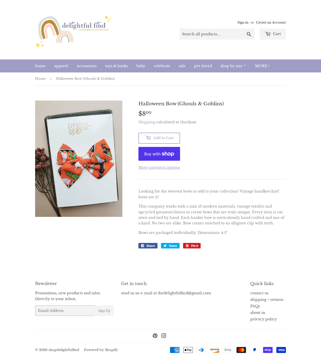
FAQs (255, 306)
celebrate (162, 66)
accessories (87, 66)
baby (140, 66)
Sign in (243, 22)
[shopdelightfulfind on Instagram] (163, 336)
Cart (276, 34)
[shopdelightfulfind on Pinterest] (155, 336)
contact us (259, 293)
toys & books (116, 66)
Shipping (146, 122)
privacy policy (263, 319)
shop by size (232, 66)
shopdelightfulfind (63, 350)
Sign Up (104, 311)
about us (257, 312)
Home (40, 78)
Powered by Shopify (101, 350)
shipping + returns (266, 299)
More (261, 66)
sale (182, 66)
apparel (61, 66)
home (40, 66)
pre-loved (203, 66)
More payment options (159, 167)
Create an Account (271, 22)
